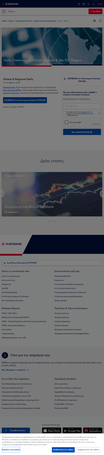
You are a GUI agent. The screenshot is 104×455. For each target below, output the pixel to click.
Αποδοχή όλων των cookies (63, 450)
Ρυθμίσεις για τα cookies (11, 450)
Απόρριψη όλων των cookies (88, 450)
